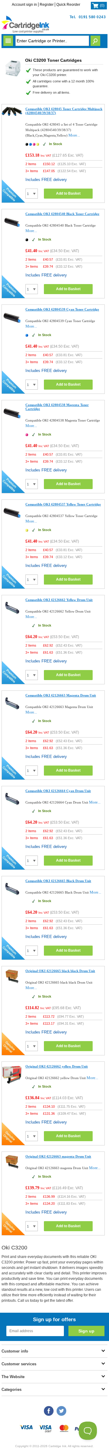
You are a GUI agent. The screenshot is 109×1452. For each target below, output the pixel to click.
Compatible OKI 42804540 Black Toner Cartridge (62, 214)
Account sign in (24, 4)
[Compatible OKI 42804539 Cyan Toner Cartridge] (12, 326)
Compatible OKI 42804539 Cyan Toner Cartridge (62, 309)
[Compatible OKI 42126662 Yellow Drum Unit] (12, 617)
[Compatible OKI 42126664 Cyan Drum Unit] (12, 808)
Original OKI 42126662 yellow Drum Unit (56, 1066)
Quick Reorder (68, 4)
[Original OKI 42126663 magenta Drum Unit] (12, 1168)
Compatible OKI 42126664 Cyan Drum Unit (58, 791)
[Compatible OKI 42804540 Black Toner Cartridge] (12, 231)
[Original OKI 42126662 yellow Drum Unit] (12, 1083)
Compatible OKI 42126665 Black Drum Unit (58, 881)
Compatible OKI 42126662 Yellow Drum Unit (59, 600)
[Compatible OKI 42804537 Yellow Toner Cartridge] (12, 521)
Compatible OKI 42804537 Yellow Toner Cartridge (63, 504)
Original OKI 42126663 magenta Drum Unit (58, 1156)
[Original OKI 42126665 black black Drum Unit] (12, 983)
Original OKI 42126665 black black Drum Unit (60, 971)
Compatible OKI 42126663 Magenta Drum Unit (60, 695)
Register (47, 4)
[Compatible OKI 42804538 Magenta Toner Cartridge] (12, 422)
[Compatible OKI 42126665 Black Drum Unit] (12, 898)
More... (74, 135)
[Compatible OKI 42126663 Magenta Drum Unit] (12, 712)
